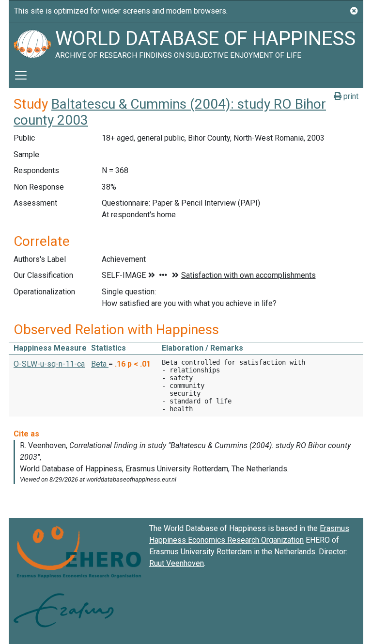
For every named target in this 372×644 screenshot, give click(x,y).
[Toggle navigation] (21, 75)
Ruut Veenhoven (176, 563)
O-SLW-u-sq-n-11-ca (49, 364)
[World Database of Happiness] (32, 42)
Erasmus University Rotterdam (200, 551)
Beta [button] (99, 364)
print (349, 96)
